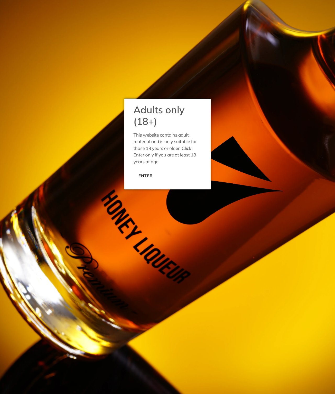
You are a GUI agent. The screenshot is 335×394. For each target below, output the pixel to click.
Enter (145, 175)
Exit (170, 175)
